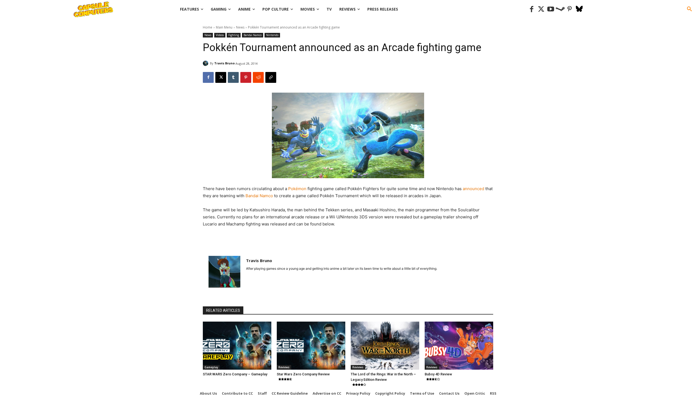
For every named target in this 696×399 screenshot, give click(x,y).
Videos (220, 35)
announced (474, 188)
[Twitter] (541, 9)
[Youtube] (550, 9)
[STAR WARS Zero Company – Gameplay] (237, 345)
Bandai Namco (253, 35)
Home (207, 27)
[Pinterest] (569, 9)
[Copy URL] (270, 77)
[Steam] (560, 9)
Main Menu (224, 27)
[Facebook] (531, 9)
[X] (220, 77)
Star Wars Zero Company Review (303, 374)
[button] (689, 9)
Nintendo (272, 35)
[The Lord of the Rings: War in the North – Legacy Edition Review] (385, 345)
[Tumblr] (233, 77)
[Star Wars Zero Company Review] (311, 345)
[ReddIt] (258, 77)
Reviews (284, 367)
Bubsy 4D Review (438, 374)
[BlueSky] (579, 9)
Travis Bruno (224, 63)
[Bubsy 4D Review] (459, 345)
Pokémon (297, 188)
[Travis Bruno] (206, 63)
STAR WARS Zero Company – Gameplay (235, 374)
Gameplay (211, 367)
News (240, 27)
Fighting (233, 35)
